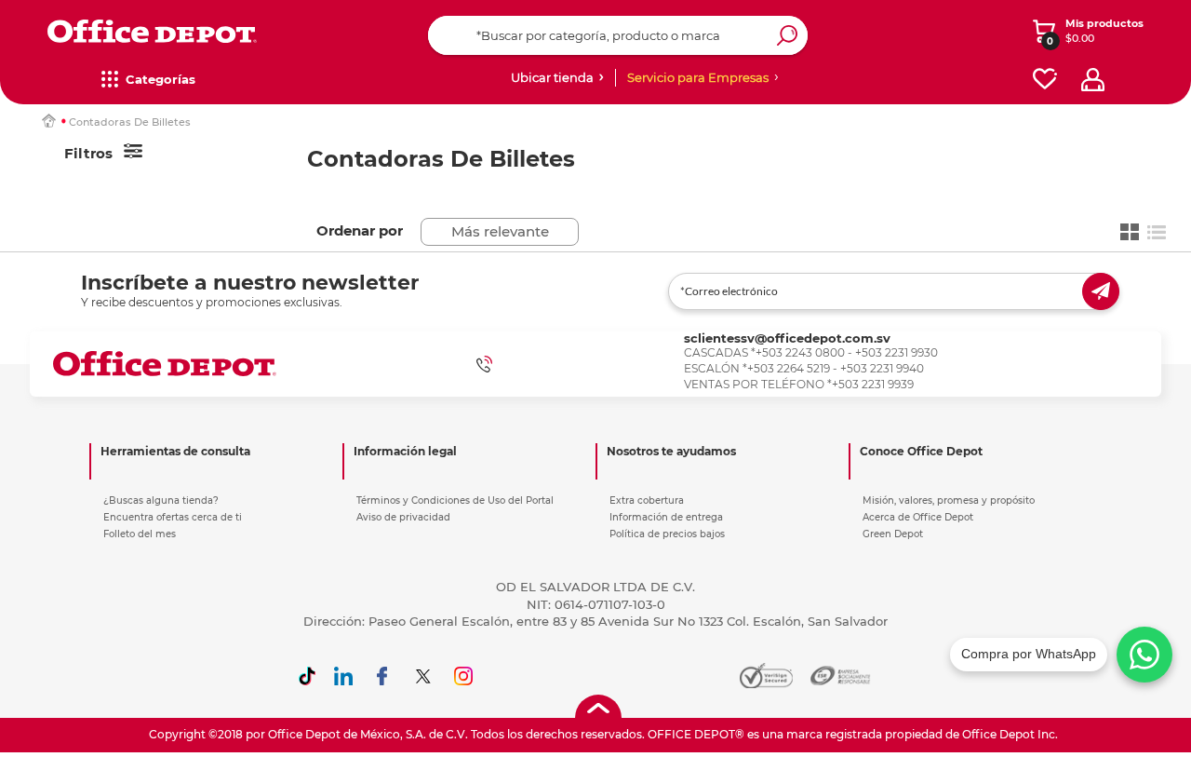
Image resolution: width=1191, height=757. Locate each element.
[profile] (1092, 79)
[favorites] (1045, 79)
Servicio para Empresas (698, 77)
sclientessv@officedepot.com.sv (787, 338)
